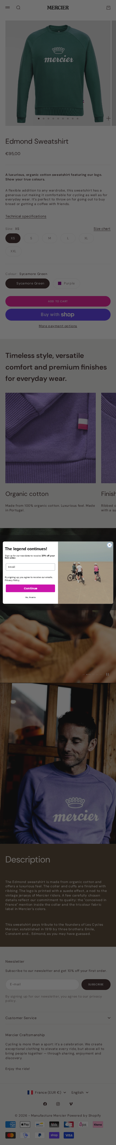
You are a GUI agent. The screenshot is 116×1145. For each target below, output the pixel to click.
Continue (30, 588)
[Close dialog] (109, 544)
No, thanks (30, 597)
